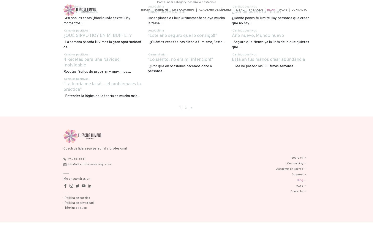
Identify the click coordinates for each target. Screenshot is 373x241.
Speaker (256, 10)
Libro (240, 10)
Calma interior (157, 55)
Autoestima (156, 31)
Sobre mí (161, 10)
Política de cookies (77, 198)
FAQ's (283, 10)
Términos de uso (76, 208)
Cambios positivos (76, 31)
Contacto (299, 10)
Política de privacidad (79, 203)
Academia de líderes (215, 10)
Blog (271, 10)
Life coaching (183, 10)
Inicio (145, 10)
